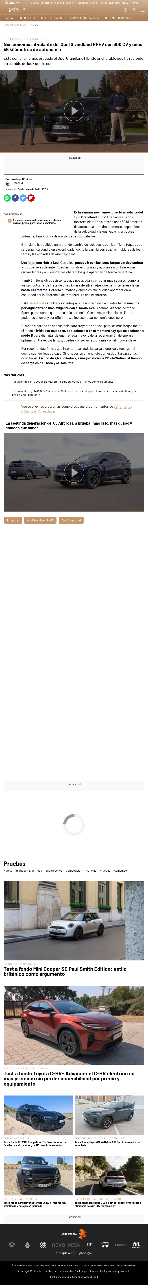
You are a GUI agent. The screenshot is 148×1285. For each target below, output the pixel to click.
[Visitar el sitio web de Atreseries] (89, 1245)
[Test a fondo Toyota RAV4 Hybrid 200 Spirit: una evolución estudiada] (109, 1115)
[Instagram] (7, 184)
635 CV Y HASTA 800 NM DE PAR (21, 1198)
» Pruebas (32, 24)
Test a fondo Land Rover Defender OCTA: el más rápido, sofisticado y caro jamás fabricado (35, 1204)
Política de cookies (63, 1271)
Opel (77, 217)
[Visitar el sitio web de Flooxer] (85, 1253)
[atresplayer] (125, 9)
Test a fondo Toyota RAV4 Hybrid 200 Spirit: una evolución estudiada (107, 1144)
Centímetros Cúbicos (14, 24)
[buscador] (134, 9)
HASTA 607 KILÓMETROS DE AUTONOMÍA (26, 1068)
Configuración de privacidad (114, 1271)
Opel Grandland (71, 520)
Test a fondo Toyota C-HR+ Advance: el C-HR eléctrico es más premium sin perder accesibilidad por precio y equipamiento (69, 1078)
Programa (13, 520)
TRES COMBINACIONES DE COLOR (23, 963)
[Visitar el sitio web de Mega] (74, 1245)
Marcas (9, 17)
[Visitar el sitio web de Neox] (43, 1245)
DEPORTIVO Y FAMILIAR (17, 1138)
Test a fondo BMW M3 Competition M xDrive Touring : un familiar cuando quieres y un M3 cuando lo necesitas (35, 1144)
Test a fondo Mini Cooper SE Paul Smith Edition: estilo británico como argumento (63, 381)
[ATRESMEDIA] (74, 1234)
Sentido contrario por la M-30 (92, 2)
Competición (78, 17)
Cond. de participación (86, 1271)
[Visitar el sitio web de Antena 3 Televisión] (12, 1245)
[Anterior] (27, 3)
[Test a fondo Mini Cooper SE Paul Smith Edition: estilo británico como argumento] (74, 921)
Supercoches (57, 17)
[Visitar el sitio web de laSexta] (27, 1245)
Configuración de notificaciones (66, 1276)
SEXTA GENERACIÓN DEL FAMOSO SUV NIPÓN (100, 1138)
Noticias (94, 17)
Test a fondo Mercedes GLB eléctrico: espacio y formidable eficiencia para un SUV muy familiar (108, 1204)
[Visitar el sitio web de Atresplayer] (66, 1253)
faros (32, 262)
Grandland (36, 303)
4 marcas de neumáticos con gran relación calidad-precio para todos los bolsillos (37, 221)
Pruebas (109, 17)
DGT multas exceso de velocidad (47, 2)
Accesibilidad (91, 1276)
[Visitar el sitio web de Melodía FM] (136, 1245)
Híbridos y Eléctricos (32, 17)
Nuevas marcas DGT (119, 2)
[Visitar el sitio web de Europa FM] (120, 1245)
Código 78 (71, 2)
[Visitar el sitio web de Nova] (58, 1245)
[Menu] (142, 10)
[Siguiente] (141, 3)
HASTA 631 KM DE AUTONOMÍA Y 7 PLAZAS (98, 1198)
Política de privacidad (41, 1271)
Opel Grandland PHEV (40, 520)
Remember (124, 17)
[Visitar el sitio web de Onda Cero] (105, 1245)
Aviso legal (23, 1271)
